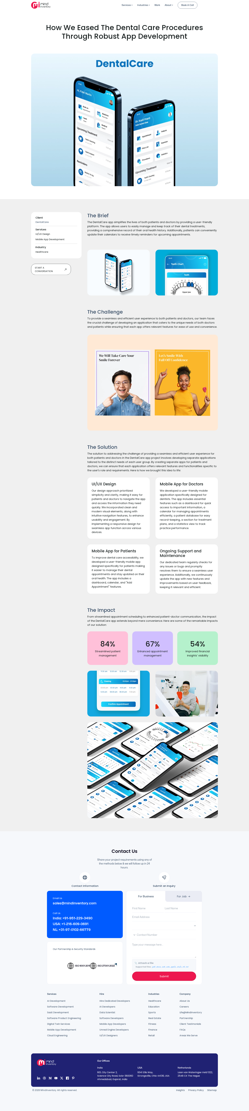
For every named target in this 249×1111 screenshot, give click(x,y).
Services (126, 5)
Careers (184, 1006)
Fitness (152, 1024)
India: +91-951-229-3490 (72, 918)
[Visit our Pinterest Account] (73, 1078)
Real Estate (154, 1018)
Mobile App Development (50, 239)
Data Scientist (107, 1012)
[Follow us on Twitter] (61, 1078)
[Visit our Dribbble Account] (44, 1078)
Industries (142, 5)
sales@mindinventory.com (74, 903)
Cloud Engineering (57, 1035)
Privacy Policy (196, 1090)
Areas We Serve (189, 1035)
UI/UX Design (42, 234)
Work (157, 5)
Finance (152, 1029)
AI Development (56, 1001)
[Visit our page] (67, 1078)
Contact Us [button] (208, 5)
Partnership (186, 1018)
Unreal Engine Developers (114, 1029)
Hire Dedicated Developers (114, 1001)
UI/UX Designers (108, 1035)
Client (39, 217)
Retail (151, 1035)
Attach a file (161, 964)
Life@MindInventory (191, 1012)
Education (154, 1006)
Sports (152, 1012)
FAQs (182, 1029)
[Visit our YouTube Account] (56, 1078)
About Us (185, 1001)
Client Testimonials (190, 1024)
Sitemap (212, 1090)
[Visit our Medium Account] (50, 1078)
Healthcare (41, 252)
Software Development (60, 1006)
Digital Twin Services (58, 1024)
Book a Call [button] (187, 5)
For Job (182, 896)
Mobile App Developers (112, 1024)
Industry (40, 247)
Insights (180, 1090)
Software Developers (111, 1018)
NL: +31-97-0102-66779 (72, 930)
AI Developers (107, 1006)
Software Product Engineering (64, 1018)
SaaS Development (58, 1012)
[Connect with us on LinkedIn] (38, 1078)
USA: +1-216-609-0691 (70, 924)
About (168, 5)
